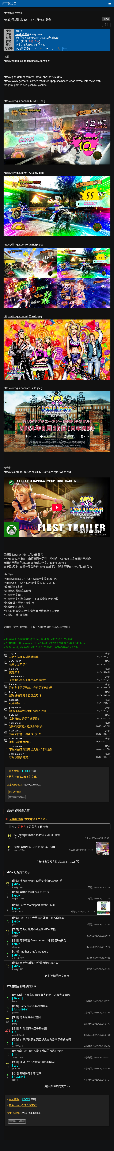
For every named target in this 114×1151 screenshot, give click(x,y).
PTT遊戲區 (9, 13)
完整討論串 (16, 819)
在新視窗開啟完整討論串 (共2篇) (57, 861)
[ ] (17, 884)
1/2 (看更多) (22, 48)
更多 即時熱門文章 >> (57, 1086)
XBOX (19, 13)
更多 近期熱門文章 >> (57, 975)
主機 (21, 771)
